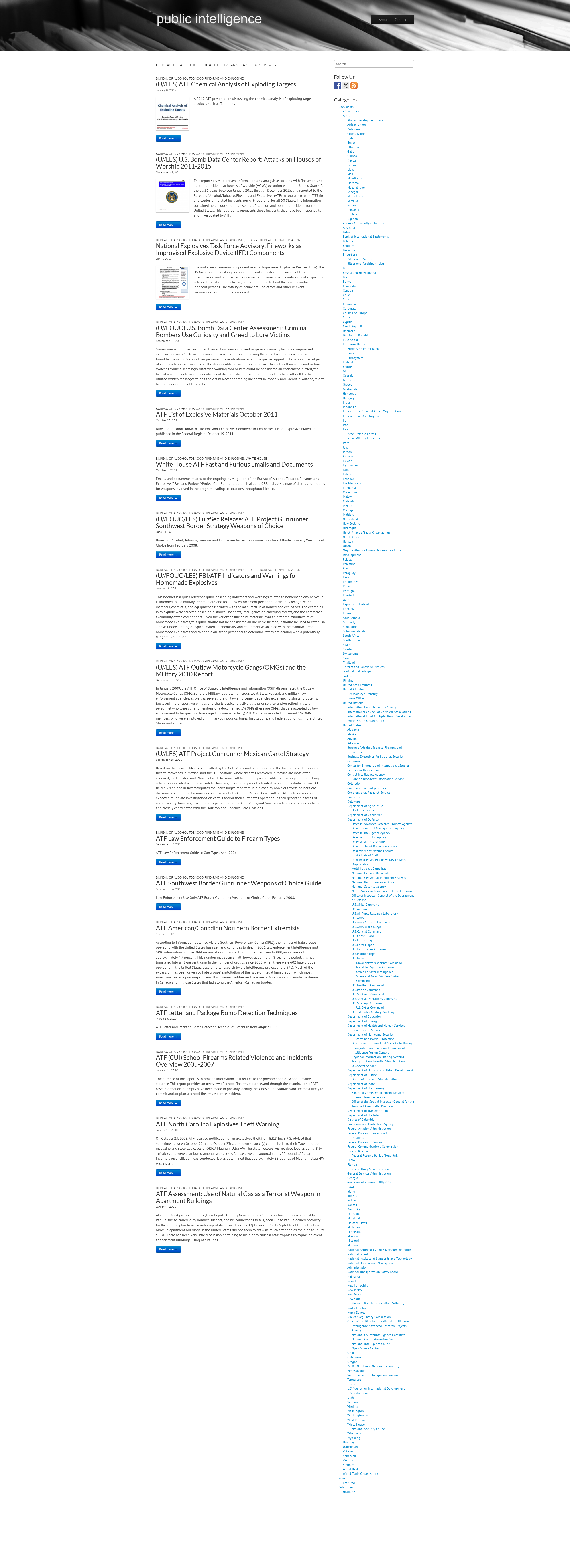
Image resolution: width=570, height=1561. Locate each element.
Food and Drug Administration (368, 1169)
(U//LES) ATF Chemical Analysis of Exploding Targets (226, 84)
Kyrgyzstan (350, 465)
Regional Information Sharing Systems (378, 1057)
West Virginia (356, 1420)
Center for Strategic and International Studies (378, 765)
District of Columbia (361, 1119)
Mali (350, 174)
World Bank (351, 1469)
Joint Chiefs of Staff (365, 855)
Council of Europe (355, 313)
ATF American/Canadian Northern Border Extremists (228, 928)
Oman (347, 546)
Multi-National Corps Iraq (369, 868)
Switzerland (351, 653)
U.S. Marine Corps (363, 953)
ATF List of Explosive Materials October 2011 (217, 414)
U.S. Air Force (360, 909)
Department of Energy (362, 1021)
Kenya (351, 160)
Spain (346, 644)
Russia (347, 613)
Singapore (350, 626)
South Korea (351, 640)
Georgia (348, 375)
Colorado (353, 783)
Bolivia (347, 268)
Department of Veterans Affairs (372, 851)
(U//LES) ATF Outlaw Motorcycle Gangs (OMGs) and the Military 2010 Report (231, 670)
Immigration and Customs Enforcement (378, 1048)
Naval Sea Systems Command (376, 967)
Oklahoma (354, 1357)
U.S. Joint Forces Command (370, 949)
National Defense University (371, 873)
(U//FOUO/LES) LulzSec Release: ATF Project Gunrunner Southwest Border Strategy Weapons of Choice (232, 522)
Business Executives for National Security (375, 756)
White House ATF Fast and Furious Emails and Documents (234, 464)
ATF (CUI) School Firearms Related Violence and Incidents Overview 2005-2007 (234, 1061)
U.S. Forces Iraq (362, 940)
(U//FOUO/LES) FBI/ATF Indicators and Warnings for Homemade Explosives (227, 579)
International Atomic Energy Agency (372, 707)
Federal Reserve (358, 1151)
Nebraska (353, 1276)
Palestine (349, 564)
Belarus (348, 241)
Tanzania (353, 209)
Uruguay (348, 1442)
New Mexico (355, 1294)
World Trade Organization (360, 1473)
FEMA (351, 1160)
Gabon (351, 151)
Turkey (347, 676)
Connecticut (355, 797)
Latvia (347, 474)
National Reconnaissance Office (373, 882)
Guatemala (350, 389)
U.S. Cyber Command (370, 1007)
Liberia (352, 165)
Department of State (361, 1084)
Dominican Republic (356, 335)
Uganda (352, 219)
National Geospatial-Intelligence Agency (379, 877)
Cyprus (347, 322)
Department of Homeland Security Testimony (382, 1043)
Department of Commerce (364, 815)
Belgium (348, 245)
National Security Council (369, 1429)
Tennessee (354, 1379)
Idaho (351, 1191)
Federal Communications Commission (372, 1146)
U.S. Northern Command (368, 985)
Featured (349, 1483)
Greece (347, 384)
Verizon (348, 1460)
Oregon (352, 1362)
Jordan (347, 452)
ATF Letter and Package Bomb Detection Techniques (227, 1012)
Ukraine (348, 680)
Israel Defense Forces (361, 434)
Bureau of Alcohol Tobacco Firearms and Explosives (200, 78)
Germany (349, 380)
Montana (353, 1245)
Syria (346, 658)
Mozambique (356, 187)
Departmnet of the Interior (365, 1115)
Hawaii (351, 1187)
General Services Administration (369, 1173)
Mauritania (354, 178)
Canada (348, 290)
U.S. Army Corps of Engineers (371, 922)
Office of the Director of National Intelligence (378, 1321)
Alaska (351, 734)
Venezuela (350, 1456)
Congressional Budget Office (366, 788)
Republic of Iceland (356, 604)
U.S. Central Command (366, 931)
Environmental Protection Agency (370, 1124)
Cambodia (349, 286)
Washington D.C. (358, 1415)
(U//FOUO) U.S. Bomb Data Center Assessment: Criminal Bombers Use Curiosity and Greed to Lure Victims (232, 331)
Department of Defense (363, 819)
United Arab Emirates (357, 685)
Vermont (353, 1402)
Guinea (352, 156)
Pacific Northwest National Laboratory (373, 1366)
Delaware (353, 801)
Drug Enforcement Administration (375, 1079)
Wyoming (353, 1438)
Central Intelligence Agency (366, 774)
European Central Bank (363, 348)
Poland (347, 586)
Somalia (352, 201)
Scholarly (349, 622)
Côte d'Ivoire (356, 133)
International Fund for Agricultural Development (380, 716)
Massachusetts (357, 1223)
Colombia (349, 304)
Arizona (352, 738)
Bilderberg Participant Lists (366, 263)
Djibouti (352, 138)
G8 (345, 371)
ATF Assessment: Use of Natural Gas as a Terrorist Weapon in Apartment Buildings (238, 1197)
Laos (346, 469)
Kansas (352, 1205)
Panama (348, 568)
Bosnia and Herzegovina (359, 272)
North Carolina (357, 1308)
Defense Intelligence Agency (371, 833)
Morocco (353, 183)
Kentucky (353, 1209)
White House (256, 458)
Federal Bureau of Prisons (364, 1142)
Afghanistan (351, 111)
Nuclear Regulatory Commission (369, 1317)
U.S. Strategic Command (368, 1003)
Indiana (352, 1200)
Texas (351, 1384)
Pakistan (348, 559)
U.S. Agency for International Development (376, 1388)
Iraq (345, 425)
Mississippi (354, 1236)
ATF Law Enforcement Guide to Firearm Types (218, 838)
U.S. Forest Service (364, 810)
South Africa (351, 635)
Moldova (349, 514)
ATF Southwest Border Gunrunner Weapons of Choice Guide (239, 883)
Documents (346, 107)
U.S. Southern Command (368, 994)
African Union (356, 124)
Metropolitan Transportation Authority (378, 1303)
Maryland (353, 1218)
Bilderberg (350, 254)
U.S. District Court (359, 1393)
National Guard (357, 1254)
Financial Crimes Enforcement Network (378, 1092)
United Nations (353, 703)
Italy (346, 443)
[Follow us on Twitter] (345, 85)
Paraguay (349, 573)
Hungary (348, 398)
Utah (350, 1397)
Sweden (348, 649)
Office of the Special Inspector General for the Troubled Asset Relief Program (383, 1103)
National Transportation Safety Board (372, 1272)
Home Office (355, 698)
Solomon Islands (354, 631)
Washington (355, 1411)
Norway (348, 541)
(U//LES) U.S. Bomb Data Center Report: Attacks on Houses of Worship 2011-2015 (238, 162)
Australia (349, 227)
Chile (346, 295)
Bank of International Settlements (366, 236)
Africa (346, 115)
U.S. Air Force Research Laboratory (375, 913)
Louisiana (353, 1213)
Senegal (352, 192)
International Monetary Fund (362, 416)
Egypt (351, 142)
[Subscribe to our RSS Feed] (354, 85)
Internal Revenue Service (368, 1097)
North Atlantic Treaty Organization (366, 532)
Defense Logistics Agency (369, 837)
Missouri (353, 1240)
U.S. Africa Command (365, 904)
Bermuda (349, 250)
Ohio (350, 1352)
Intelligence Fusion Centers (370, 1052)
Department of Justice (362, 1075)
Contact (400, 19)
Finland (348, 362)
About (383, 19)
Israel (346, 429)
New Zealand (351, 523)
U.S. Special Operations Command (374, 998)
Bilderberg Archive (360, 259)
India (346, 402)
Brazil (346, 277)
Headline (349, 1491)
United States (352, 725)
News (342, 1478)
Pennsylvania (356, 1370)
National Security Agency (369, 886)
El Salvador (350, 340)
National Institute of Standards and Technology (379, 1258)
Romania (349, 608)
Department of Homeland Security (370, 1034)
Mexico (347, 505)
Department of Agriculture (365, 806)
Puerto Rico (351, 595)
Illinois (352, 1196)
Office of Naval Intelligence (374, 972)
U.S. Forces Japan (363, 945)
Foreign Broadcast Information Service (378, 779)
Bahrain (348, 232)
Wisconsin (354, 1433)
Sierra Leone (355, 196)
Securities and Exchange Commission (372, 1375)
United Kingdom (354, 689)
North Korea (351, 537)
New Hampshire (357, 1285)
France (347, 366)
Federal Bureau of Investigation (273, 240)
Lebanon (349, 479)
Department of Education (364, 1016)
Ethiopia (353, 147)
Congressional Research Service (368, 792)
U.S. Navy (358, 958)
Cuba (346, 317)
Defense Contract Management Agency (378, 828)
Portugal (349, 591)
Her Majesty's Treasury (362, 694)
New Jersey (354, 1290)
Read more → (168, 138)
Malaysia (349, 501)
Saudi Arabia (351, 618)
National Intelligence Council (371, 1344)
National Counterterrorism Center (374, 1339)
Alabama (353, 729)
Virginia (352, 1406)
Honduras (349, 393)
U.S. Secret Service (364, 1066)
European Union (354, 344)
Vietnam (348, 1464)
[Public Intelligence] (209, 19)
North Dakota (356, 1312)
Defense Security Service (368, 841)
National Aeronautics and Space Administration (379, 1249)
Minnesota (354, 1231)
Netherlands (351, 519)
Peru (346, 577)
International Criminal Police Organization (372, 411)
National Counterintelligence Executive (378, 1335)
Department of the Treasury (366, 1088)
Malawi (347, 496)
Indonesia (349, 407)
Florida (352, 1164)
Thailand (349, 662)
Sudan (351, 205)
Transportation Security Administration (378, 1061)
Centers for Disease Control (366, 770)
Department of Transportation (367, 1110)
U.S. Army (358, 918)
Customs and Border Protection (373, 1039)
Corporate (349, 308)
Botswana (353, 129)
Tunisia (352, 214)
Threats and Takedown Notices (364, 667)
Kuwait (347, 461)
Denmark (349, 331)
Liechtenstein (352, 483)
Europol (352, 353)
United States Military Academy (373, 1012)
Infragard (358, 1137)
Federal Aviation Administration (369, 1128)
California (353, 761)
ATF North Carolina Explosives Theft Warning (217, 1124)
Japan (346, 447)
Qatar (346, 599)
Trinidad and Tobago (357, 671)
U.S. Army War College (366, 927)
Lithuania (349, 487)
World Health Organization (365, 720)
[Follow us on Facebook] (337, 85)
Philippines (350, 581)
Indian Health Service (366, 1030)
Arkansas (353, 743)
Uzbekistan (350, 1446)
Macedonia (350, 492)
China (347, 299)
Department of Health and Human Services (376, 1025)
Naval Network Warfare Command (379, 963)
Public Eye (345, 1487)
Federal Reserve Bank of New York (375, 1155)
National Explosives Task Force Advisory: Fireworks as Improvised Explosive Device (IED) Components (228, 249)
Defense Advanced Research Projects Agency (382, 824)
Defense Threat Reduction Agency (375, 846)
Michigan (349, 510)
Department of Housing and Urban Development (380, 1070)
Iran (345, 420)
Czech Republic (353, 326)
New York (353, 1299)
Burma (347, 281)
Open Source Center (365, 1348)
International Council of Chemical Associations (379, 712)
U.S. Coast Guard (363, 936)
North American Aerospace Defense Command (383, 891)
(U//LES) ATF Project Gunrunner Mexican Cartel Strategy (232, 753)
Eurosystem (355, 358)
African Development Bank (365, 120)
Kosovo (348, 456)
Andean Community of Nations (364, 223)
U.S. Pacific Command (366, 990)
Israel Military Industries (364, 438)
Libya (351, 169)
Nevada (352, 1281)
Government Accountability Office (370, 1182)
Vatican (348, 1451)
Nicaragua (349, 528)
